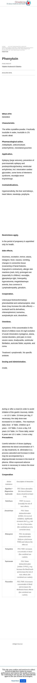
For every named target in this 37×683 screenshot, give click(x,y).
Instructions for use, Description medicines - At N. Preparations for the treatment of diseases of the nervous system (18, 49)
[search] (34, 3)
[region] (18, 24)
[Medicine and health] (18, 3)
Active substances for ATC (17, 46)
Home (4, 46)
